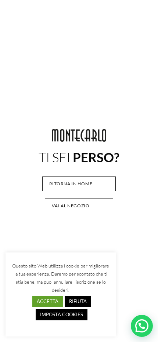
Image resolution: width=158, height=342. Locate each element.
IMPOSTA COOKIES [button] (61, 314)
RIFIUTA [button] (78, 301)
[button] (142, 326)
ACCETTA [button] (47, 301)
